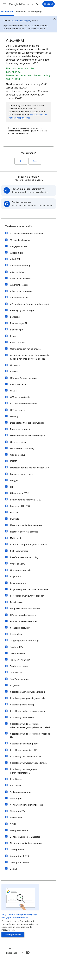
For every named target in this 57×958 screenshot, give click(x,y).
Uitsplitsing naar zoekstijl (22, 704)
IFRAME (13, 461)
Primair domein (17, 602)
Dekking (14, 416)
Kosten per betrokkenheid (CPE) (25, 499)
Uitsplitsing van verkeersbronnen (26, 756)
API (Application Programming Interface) (29, 304)
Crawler (13, 391)
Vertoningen (16, 798)
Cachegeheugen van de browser (25, 349)
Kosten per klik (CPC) (20, 506)
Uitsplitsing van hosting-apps (24, 743)
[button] (4, 4)
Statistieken (16, 634)
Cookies (14, 371)
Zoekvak (14, 869)
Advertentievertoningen (21, 291)
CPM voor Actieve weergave (23, 378)
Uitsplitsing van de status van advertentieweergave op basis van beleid (30, 726)
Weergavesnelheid (19, 830)
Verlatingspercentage (20, 792)
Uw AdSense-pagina (20, 20)
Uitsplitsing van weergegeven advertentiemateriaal (24, 771)
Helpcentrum (7, 11)
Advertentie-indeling (20, 265)
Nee (35, 161)
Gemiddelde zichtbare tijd (22, 448)
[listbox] (14, 952)
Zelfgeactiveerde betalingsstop (25, 837)
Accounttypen (17, 253)
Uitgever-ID (15, 685)
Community (20, 11)
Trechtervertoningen (20, 660)
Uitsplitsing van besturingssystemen (27, 711)
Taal (10, 949)
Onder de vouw (17, 563)
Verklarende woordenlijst (19, 226)
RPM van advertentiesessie (23, 615)
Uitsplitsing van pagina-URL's (24, 750)
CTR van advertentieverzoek (23, 403)
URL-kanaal (15, 785)
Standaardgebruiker (20, 628)
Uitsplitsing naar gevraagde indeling (27, 692)
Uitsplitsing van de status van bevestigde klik (30, 736)
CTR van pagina (17, 410)
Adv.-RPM (15, 259)
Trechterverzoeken (19, 666)
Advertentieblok (18, 272)
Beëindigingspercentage (22, 310)
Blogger (14, 336)
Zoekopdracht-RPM (19, 862)
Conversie (15, 365)
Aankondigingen (35, 11)
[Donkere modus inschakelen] (27, 952)
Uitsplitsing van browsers (22, 717)
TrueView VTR (16, 672)
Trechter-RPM (16, 647)
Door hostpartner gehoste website (27, 423)
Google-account (18, 455)
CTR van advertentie (20, 397)
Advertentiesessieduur (21, 278)
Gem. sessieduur (18, 442)
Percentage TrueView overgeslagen (27, 596)
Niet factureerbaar (19, 551)
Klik (11, 487)
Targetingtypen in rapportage (24, 640)
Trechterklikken (17, 653)
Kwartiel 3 (14, 519)
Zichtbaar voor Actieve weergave (26, 843)
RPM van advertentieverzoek (23, 621)
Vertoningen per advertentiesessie (26, 805)
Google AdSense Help (22, 4)
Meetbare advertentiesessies (24, 531)
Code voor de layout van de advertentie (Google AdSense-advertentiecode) (29, 357)
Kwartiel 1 (14, 512)
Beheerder (15, 317)
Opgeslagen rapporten (21, 570)
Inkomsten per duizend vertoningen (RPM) (30, 467)
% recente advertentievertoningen (26, 233)
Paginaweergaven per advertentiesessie (29, 589)
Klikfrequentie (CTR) (19, 493)
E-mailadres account (20, 429)
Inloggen (14, 480)
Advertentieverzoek (19, 297)
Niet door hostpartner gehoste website (29, 544)
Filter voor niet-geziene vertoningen (27, 435)
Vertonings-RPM (17, 811)
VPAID (13, 824)
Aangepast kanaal (18, 246)
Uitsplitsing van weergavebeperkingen (28, 763)
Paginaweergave (18, 583)
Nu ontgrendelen (13, 934)
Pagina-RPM (15, 576)
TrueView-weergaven (20, 679)
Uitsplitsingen (16, 779)
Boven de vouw (17, 342)
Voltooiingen (16, 817)
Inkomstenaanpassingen (21, 474)
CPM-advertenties (18, 384)
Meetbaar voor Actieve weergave (26, 525)
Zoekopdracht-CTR (19, 856)
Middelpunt (15, 538)
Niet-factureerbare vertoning (24, 557)
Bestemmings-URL (18, 323)
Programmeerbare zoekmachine (25, 608)
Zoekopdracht (17, 849)
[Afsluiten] (54, 19)
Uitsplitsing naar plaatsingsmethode (27, 698)
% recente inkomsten (20, 240)
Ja (21, 161)
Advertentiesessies (19, 285)
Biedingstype (16, 329)
